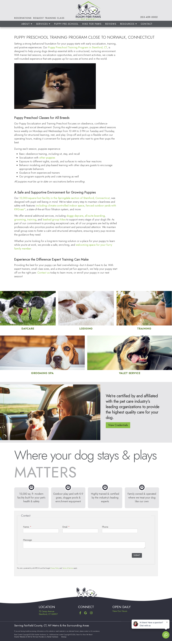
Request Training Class (48, 18)
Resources (127, 24)
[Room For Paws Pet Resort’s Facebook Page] (80, 613)
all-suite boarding (95, 216)
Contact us (43, 273)
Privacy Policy (54, 568)
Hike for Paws (91, 24)
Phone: (105, 527)
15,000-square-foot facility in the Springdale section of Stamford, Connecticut (64, 198)
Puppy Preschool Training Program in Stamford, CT (77, 47)
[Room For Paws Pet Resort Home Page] (86, 10)
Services (42, 24)
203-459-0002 (149, 17)
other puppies (47, 158)
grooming (20, 219)
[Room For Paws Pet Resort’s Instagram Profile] (91, 613)
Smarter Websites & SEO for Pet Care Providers (29, 637)
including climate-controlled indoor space (60, 205)
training (31, 219)
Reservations (23, 18)
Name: (27, 527)
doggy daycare (74, 216)
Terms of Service (67, 568)
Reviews (110, 24)
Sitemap (63, 637)
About (26, 24)
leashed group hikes (54, 219)
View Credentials (118, 425)
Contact (147, 24)
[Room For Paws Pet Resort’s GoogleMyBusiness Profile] (85, 613)
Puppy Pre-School (66, 24)
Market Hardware (52, 637)
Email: (65, 527)
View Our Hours (119, 611)
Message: (27, 540)
